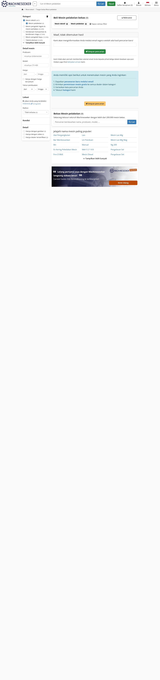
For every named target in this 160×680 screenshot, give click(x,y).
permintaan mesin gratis (75, 84)
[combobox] (36, 112)
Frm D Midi (58, 154)
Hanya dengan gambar (36, 131)
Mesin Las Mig (117, 135)
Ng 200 (114, 144)
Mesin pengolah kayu (37, 37)
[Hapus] (67, 24)
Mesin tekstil (33, 20)
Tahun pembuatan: (30, 85)
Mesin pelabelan (36, 23)
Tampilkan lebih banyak (96, 158)
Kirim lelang (123, 183)
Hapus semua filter (99, 24)
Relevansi (127, 17)
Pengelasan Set (117, 154)
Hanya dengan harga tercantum (33, 80)
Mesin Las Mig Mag (119, 140)
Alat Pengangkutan (61, 135)
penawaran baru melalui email (78, 81)
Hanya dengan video (35, 134)
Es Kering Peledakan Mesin (65, 149)
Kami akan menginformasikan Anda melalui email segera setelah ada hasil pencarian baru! (93, 40)
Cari (102, 3)
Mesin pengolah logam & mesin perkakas (35, 27)
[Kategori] (35, 4)
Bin (54, 144)
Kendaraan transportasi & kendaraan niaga (36, 33)
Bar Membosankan (61, 140)
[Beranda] (22, 9)
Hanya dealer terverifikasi (37, 137)
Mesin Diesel (87, 154)
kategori (67, 90)
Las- (84, 135)
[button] (156, 4)
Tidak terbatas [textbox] (31, 112)
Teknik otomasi (34, 40)
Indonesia (32, 103)
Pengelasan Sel (117, 149)
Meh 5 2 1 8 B (88, 149)
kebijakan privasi (74, 62)
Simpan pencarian (95, 51)
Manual (85, 144)
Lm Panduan (87, 140)
